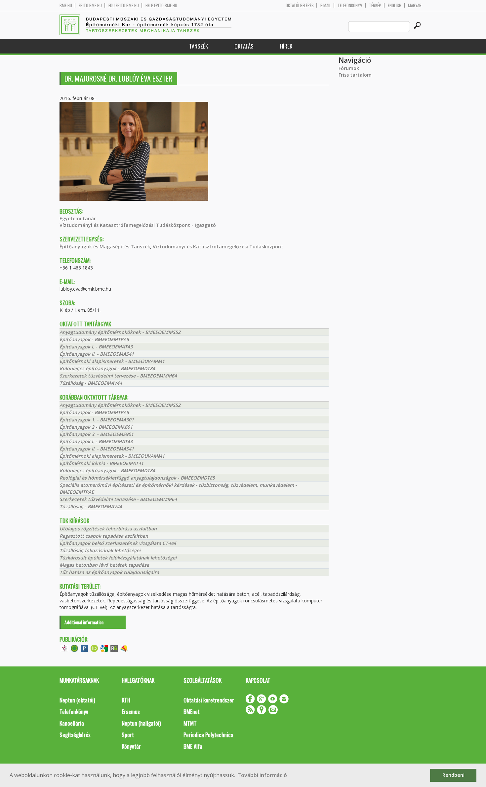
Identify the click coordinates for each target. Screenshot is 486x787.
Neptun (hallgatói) (141, 723)
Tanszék (198, 46)
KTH (126, 700)
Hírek (286, 46)
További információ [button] (262, 775)
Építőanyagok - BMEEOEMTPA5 (94, 339)
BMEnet (191, 711)
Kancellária (72, 723)
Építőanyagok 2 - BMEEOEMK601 (96, 427)
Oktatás (244, 46)
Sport (128, 735)
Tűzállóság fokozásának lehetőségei (100, 550)
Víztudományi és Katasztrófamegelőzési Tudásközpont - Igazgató (138, 225)
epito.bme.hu (90, 5)
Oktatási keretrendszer (208, 700)
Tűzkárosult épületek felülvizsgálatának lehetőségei (118, 557)
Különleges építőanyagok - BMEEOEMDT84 (107, 368)
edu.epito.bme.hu (123, 5)
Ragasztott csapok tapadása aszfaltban (104, 536)
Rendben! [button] (453, 775)
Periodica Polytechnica (208, 735)
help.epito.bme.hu (161, 5)
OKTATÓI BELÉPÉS (300, 5)
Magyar (415, 5)
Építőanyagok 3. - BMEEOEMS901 (97, 434)
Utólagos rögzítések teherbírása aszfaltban (108, 528)
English (394, 5)
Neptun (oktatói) (77, 700)
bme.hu (66, 5)
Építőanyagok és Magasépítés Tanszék (105, 246)
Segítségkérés (75, 735)
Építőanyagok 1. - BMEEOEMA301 (97, 419)
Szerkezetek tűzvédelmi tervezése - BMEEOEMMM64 (118, 376)
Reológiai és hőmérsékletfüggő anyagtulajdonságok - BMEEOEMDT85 (137, 478)
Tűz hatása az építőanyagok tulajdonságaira (109, 572)
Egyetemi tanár (78, 218)
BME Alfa (192, 746)
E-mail (325, 5)
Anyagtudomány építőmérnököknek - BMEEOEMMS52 (120, 332)
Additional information (83, 622)
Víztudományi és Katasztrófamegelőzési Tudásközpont (218, 246)
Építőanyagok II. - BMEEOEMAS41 (97, 354)
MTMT (190, 723)
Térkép (375, 5)
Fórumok (349, 68)
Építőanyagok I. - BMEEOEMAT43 (96, 346)
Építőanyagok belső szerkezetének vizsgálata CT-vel (118, 543)
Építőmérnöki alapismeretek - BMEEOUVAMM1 (112, 361)
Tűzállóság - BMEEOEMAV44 (91, 383)
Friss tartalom (355, 75)
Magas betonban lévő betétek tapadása (104, 565)
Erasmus (131, 711)
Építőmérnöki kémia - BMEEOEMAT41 (101, 463)
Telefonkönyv (350, 5)
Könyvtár (131, 746)
